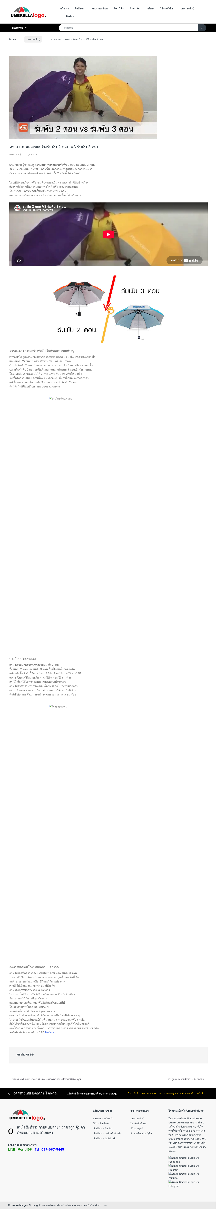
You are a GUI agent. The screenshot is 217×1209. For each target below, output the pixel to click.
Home (12, 39)
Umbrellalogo (19, 1205)
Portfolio (119, 8)
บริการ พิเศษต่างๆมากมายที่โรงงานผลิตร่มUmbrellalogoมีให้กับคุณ (45, 1079)
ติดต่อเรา (70, 16)
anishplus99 (25, 1054)
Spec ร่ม (134, 8)
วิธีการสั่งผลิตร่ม (101, 1123)
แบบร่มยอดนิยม (99, 8)
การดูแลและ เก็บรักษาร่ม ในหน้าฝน (187, 1079)
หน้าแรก (64, 8)
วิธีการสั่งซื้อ (166, 8)
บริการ (150, 8)
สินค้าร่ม (79, 8)
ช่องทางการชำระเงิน (103, 1118)
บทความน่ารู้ (187, 8)
